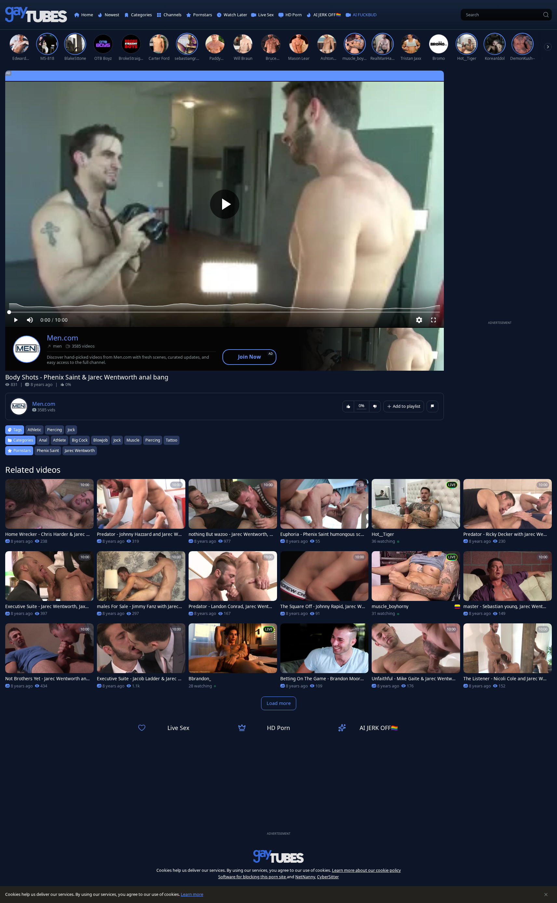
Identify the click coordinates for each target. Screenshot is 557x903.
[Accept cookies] (546, 894)
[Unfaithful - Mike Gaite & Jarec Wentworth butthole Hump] (416, 657)
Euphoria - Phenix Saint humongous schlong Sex (322, 534)
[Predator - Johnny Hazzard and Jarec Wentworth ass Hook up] (141, 513)
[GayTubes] (36, 15)
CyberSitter (328, 877)
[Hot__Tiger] (416, 513)
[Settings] (419, 319)
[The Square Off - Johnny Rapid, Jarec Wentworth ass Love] (324, 585)
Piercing (152, 440)
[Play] (224, 204)
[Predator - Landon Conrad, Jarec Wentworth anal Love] (233, 585)
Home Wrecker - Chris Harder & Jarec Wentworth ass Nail (47, 534)
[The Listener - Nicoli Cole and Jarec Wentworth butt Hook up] (507, 657)
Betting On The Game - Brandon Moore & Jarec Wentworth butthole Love (321, 678)
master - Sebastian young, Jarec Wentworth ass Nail (506, 606)
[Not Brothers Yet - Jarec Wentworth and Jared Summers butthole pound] (49, 657)
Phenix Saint (48, 450)
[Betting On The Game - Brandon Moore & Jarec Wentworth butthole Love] (324, 657)
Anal (43, 440)
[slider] (224, 312)
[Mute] (29, 319)
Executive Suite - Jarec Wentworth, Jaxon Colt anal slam (47, 606)
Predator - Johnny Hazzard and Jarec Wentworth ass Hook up (139, 534)
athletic (34, 429)
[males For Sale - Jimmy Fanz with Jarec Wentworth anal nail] (141, 585)
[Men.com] (26, 349)
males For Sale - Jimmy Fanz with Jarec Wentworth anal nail (138, 606)
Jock (117, 440)
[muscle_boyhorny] (416, 585)
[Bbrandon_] (233, 657)
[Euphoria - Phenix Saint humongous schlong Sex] (324, 513)
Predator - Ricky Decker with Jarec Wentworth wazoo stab (505, 534)
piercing (54, 429)
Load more (279, 703)
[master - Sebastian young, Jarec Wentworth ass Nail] (507, 585)
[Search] (545, 14)
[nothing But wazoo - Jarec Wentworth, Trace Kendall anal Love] (233, 513)
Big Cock (79, 440)
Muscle (132, 440)
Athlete (59, 440)
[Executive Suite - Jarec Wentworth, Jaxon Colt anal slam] (49, 585)
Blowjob (100, 440)
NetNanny (305, 877)
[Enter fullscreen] (433, 319)
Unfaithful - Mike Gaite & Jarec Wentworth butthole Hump (414, 678)
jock (71, 429)
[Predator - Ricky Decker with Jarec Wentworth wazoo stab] (507, 513)
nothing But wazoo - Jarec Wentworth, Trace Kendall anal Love (231, 534)
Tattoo (171, 440)
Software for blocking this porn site (252, 877)
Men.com (62, 338)
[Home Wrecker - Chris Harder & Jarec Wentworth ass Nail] (49, 513)
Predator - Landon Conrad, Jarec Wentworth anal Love (230, 606)
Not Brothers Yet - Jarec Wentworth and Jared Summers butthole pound (47, 678)
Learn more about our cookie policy (366, 870)
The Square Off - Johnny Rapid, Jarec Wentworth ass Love (322, 606)
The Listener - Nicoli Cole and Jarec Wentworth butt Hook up (505, 678)
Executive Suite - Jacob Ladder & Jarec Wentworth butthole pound (139, 678)
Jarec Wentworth (80, 450)
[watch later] (13, 487)
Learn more (192, 894)
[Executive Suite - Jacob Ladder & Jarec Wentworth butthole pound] (141, 657)
